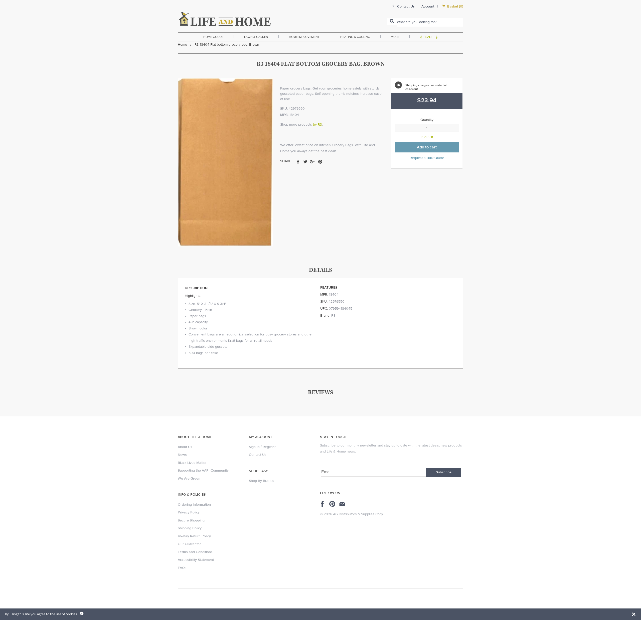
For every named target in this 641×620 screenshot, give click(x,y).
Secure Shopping (191, 520)
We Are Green (189, 478)
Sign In (254, 447)
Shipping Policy (190, 528)
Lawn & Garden (256, 37)
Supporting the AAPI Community (203, 470)
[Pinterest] (333, 503)
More (395, 37)
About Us (185, 447)
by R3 (317, 124)
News (182, 455)
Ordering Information (194, 504)
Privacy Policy (189, 512)
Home (182, 44)
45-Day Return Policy (194, 536)
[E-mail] (343, 503)
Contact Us (257, 455)
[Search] (392, 21)
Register (269, 447)
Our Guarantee (190, 544)
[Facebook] (323, 503)
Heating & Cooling (355, 37)
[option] (225, 162)
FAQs (182, 568)
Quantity (426, 120)
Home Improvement (304, 37)
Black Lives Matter (192, 463)
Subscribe (443, 472)
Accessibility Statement (196, 560)
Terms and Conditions (195, 552)
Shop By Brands (261, 481)
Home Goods (213, 37)
